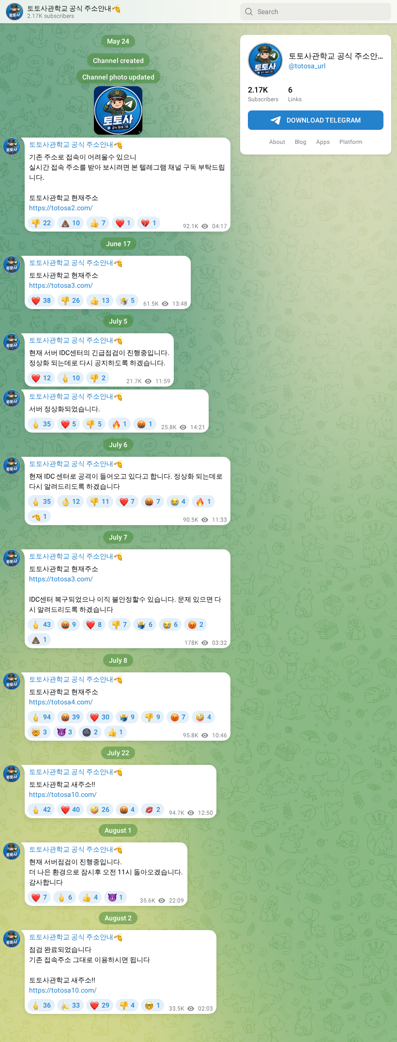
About (277, 142)
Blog (300, 142)
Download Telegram (324, 120)
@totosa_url (307, 66)
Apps (323, 142)
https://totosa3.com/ (61, 285)
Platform (351, 142)
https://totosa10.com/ (63, 794)
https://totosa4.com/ (61, 702)
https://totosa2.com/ (61, 208)
